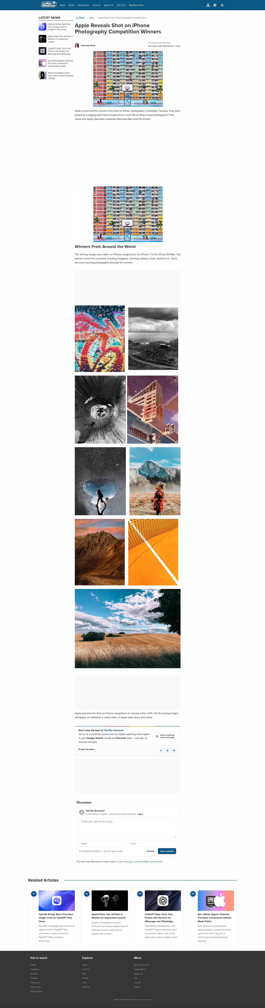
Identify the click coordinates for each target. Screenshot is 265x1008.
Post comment (167, 851)
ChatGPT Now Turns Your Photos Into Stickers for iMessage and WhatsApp (159, 917)
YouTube (34, 973)
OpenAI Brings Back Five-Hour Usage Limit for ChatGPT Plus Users (56, 917)
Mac (84, 973)
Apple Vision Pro (141, 964)
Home (81, 18)
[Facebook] (174, 750)
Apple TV (108, 5)
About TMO (35, 986)
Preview (150, 851)
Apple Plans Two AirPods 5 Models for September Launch (108, 916)
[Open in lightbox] (128, 240)
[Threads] (167, 750)
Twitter (33, 964)
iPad (84, 982)
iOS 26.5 (121, 5)
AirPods (85, 986)
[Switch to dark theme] (215, 5)
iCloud (137, 986)
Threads (34, 978)
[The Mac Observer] (49, 5)
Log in (140, 814)
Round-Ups (83, 5)
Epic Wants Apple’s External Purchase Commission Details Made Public (214, 917)
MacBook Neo (136, 5)
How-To (96, 5)
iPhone (85, 978)
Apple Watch (139, 969)
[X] (161, 750)
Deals (72, 5)
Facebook (34, 969)
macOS (137, 982)
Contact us (35, 982)
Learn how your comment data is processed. (140, 861)
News (62, 5)
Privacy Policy (36, 991)
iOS (135, 978)
